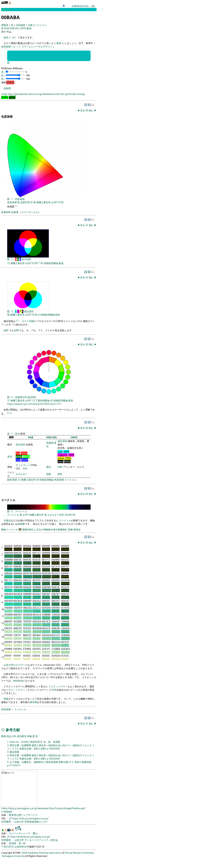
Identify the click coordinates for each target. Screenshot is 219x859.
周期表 (5, 25)
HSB (12, 28)
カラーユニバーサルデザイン (36, 46)
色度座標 (6, 46)
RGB (7, 28)
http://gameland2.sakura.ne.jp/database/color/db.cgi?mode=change (46, 94)
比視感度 (21, 25)
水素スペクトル (36, 25)
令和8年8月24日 (80, 6)
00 (87, 110)
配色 (29, 28)
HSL (17, 28)
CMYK (23, 28)
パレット (16, 46)
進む (91, 110)
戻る (82, 110)
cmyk (4, 94)
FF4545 (10, 82)
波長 (6, 37)
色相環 (7, 88)
